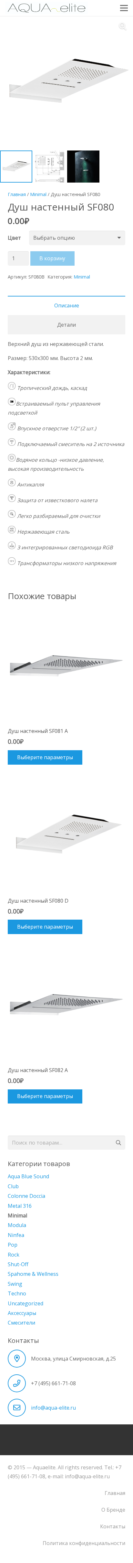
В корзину (52, 258)
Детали (66, 324)
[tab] (66, 305)
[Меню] (124, 8)
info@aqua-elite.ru (53, 1407)
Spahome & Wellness (33, 1273)
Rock (13, 1254)
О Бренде (113, 1509)
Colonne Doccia (26, 1195)
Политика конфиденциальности (84, 1543)
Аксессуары (22, 1313)
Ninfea (16, 1235)
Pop (12, 1244)
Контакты (112, 1526)
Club (13, 1186)
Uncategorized (25, 1303)
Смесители (21, 1322)
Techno (17, 1293)
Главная (17, 194)
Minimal (38, 194)
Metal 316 (20, 1205)
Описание (66, 305)
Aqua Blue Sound (28, 1176)
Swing (15, 1283)
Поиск (118, 1143)
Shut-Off (18, 1264)
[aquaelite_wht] (46, 8)
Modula (17, 1225)
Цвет (14, 237)
